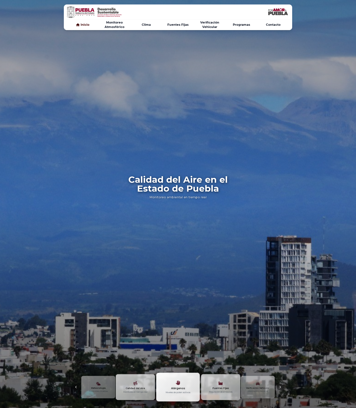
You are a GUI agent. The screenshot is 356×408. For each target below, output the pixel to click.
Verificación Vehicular (209, 25)
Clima (146, 24)
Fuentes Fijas (178, 24)
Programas (241, 24)
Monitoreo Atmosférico (114, 25)
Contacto (273, 24)
